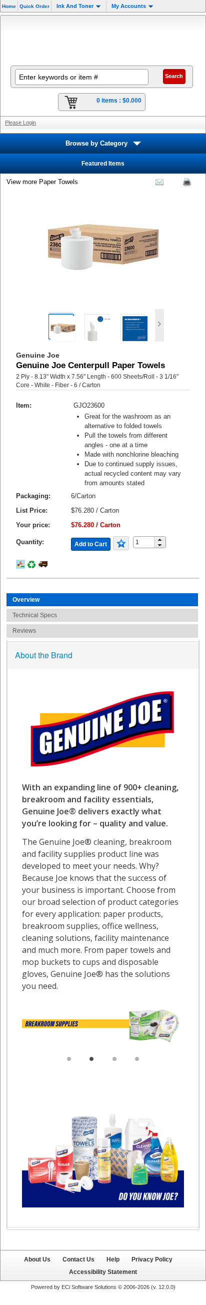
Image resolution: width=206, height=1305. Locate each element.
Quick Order (35, 6)
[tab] (102, 599)
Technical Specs (34, 615)
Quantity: (30, 542)
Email (157, 184)
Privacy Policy (152, 1259)
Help (113, 1259)
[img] (103, 40)
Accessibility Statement (103, 1271)
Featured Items (103, 163)
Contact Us (78, 1259)
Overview (26, 599)
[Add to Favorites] (121, 543)
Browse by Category (97, 143)
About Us (37, 1259)
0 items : (119, 100)
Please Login (20, 123)
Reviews (24, 630)
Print (184, 184)
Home (9, 6)
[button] (160, 539)
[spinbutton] (147, 542)
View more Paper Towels (42, 182)
